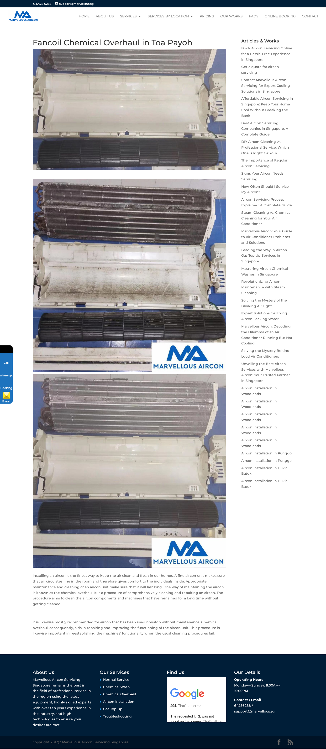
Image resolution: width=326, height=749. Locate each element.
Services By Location (168, 16)
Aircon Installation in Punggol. (267, 453)
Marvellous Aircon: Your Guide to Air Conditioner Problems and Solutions (266, 237)
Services (128, 16)
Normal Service (116, 679)
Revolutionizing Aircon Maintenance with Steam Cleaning (263, 287)
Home (84, 16)
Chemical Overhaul (119, 694)
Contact (310, 16)
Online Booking (280, 16)
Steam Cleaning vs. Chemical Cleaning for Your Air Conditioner (266, 218)
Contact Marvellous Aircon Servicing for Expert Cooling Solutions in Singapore (265, 86)
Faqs (253, 16)
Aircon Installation (118, 701)
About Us (105, 16)
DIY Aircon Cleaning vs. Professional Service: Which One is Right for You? (265, 147)
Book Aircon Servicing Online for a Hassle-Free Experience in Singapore (266, 54)
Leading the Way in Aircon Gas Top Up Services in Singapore (264, 256)
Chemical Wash (116, 687)
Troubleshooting (117, 716)
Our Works (231, 16)
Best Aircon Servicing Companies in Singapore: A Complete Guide (264, 129)
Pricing (207, 16)
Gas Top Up (112, 709)
